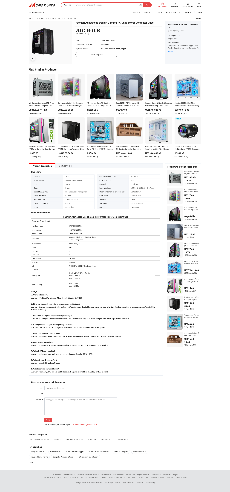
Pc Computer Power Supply (88, 457)
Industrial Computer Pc (39, 457)
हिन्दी (147, 477)
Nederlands (119, 477)
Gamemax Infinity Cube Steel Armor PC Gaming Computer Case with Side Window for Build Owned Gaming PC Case (191, 334)
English (59, 477)
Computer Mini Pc (139, 452)
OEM (133, 199)
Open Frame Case (121, 439)
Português (75, 477)
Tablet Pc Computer (121, 452)
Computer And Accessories (99, 452)
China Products (68, 475)
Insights (175, 475)
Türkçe (162, 477)
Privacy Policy (150, 482)
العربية (128, 477)
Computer (58, 439)
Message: (39, 399)
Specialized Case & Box (74, 439)
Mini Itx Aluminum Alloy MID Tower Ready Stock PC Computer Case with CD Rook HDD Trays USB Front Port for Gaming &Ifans (191, 172)
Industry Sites (130, 475)
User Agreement (128, 482)
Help (158, 12)
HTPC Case (92, 439)
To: (42, 394)
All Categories (37, 12)
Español (66, 477)
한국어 (134, 477)
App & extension (172, 12)
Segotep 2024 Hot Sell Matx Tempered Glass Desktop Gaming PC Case (191, 262)
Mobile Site (166, 475)
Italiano (103, 477)
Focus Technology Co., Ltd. (99, 482)
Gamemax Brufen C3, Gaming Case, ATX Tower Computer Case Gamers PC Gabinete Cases (191, 280)
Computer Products (38, 452)
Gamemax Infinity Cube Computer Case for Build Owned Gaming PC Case (191, 190)
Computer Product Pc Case (63, 457)
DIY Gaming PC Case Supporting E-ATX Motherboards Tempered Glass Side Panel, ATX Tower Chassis (191, 298)
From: (40, 388)
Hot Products (56, 475)
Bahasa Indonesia (181, 477)
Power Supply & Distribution (39, 439)
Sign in (198, 6)
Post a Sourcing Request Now (85, 424)
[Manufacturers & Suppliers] (42, 4)
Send (48, 420)
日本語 (141, 477)
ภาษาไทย (154, 477)
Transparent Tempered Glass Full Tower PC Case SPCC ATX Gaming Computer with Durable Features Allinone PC (191, 316)
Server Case (105, 439)
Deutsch (110, 477)
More (170, 51)
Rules (200, 12)
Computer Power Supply (74, 452)
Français (84, 477)
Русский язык (93, 477)
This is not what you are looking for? (57, 424)
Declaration (140, 482)
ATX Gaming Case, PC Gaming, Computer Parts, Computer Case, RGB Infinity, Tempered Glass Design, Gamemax (191, 208)
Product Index (156, 475)
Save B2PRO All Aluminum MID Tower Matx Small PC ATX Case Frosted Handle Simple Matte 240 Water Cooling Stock (191, 226)
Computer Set (55, 452)
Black (67, 188)
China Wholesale (105, 475)
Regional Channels (143, 475)
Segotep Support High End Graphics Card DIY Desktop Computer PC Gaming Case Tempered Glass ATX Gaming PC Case (191, 244)
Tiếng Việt (169, 477)
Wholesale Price (118, 475)
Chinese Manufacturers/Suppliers (86, 475)
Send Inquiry (96, 54)
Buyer (146, 12)
